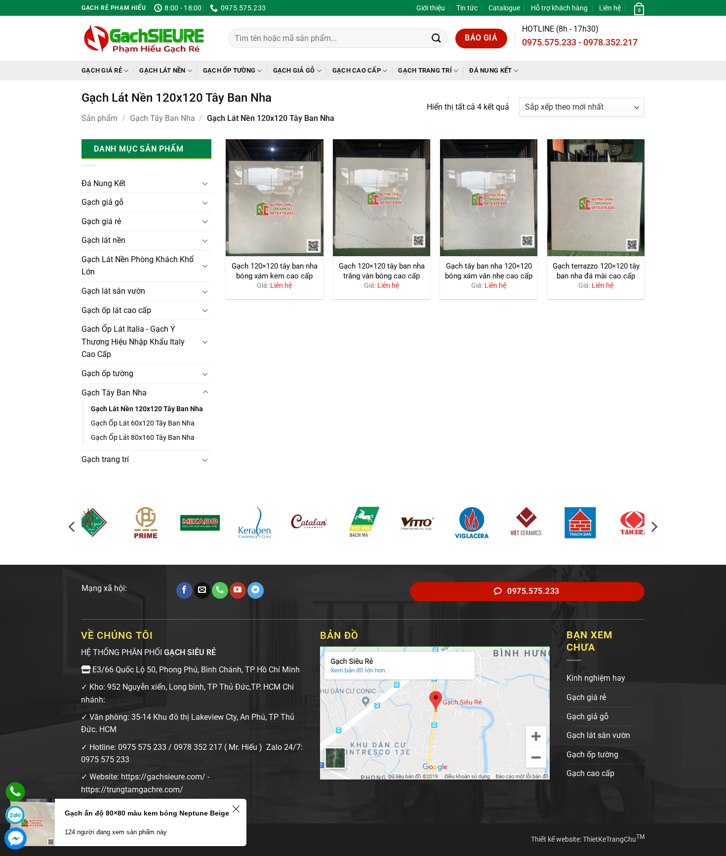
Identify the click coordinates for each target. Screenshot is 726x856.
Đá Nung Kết (490, 70)
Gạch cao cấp (356, 70)
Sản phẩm (99, 118)
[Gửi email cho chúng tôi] (202, 590)
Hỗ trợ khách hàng (559, 8)
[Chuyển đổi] (205, 183)
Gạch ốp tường (229, 70)
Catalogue (504, 8)
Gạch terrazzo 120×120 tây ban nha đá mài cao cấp (596, 271)
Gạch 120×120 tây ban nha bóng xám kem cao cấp (275, 271)
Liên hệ (610, 8)
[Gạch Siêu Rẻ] (143, 39)
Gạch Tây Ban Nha (162, 118)
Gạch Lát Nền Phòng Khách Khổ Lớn (137, 266)
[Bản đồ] (435, 712)
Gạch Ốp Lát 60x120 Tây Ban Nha (143, 423)
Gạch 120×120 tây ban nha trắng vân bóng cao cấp (382, 271)
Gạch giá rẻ (101, 70)
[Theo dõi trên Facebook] (184, 590)
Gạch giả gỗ (294, 70)
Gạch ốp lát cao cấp (116, 310)
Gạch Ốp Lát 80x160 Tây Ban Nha (143, 437)
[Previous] (72, 527)
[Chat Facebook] (15, 838)
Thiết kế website (555, 839)
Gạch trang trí (425, 70)
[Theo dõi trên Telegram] (255, 590)
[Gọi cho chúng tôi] (220, 590)
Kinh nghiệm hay (595, 678)
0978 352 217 (198, 747)
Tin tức (467, 8)
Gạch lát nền (162, 70)
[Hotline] (15, 791)
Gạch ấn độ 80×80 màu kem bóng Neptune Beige (147, 813)
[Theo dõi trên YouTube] (238, 590)
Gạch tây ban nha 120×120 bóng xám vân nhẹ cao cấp (488, 271)
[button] (638, 7)
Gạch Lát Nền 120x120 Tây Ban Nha (147, 409)
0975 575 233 (142, 747)
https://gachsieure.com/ (163, 776)
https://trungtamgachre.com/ (132, 789)
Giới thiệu (430, 8)
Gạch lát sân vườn (113, 291)
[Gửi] (436, 38)
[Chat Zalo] (15, 815)
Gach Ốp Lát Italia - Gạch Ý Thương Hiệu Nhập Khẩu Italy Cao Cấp (133, 341)
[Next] (653, 527)
